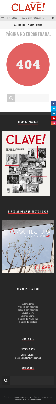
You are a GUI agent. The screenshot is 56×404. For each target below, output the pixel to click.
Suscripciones (28, 303)
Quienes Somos (28, 315)
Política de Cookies (28, 322)
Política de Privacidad (28, 319)
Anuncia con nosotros (28, 306)
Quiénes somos (34, 400)
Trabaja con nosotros (28, 309)
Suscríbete (8, 397)
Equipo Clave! (28, 312)
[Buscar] (54, 18)
